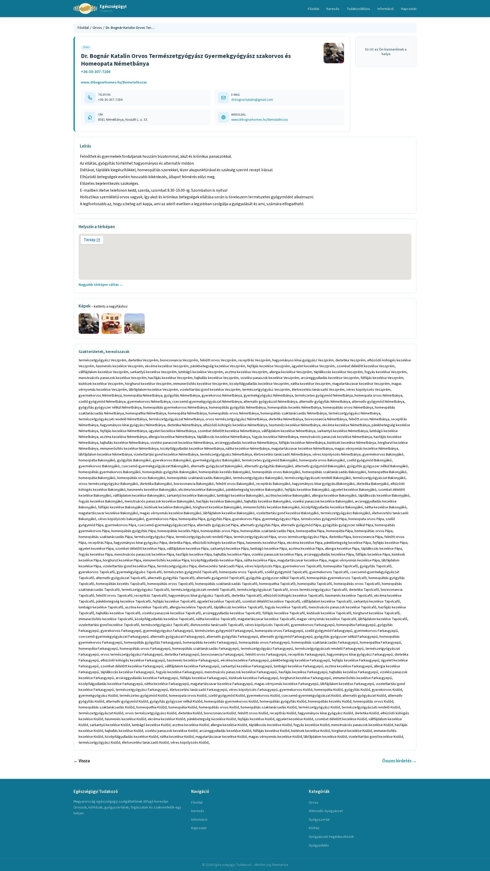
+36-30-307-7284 (95, 72)
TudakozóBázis (358, 8)
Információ (385, 8)
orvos (313, 802)
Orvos (97, 27)
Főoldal (313, 8)
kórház (314, 828)
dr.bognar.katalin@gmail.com (252, 99)
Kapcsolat (408, 8)
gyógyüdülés (319, 845)
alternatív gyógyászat (326, 811)
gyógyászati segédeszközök (331, 836)
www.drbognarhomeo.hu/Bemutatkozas (114, 82)
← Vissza (82, 761)
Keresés (332, 8)
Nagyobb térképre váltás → (101, 284)
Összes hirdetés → (399, 761)
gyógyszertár (319, 819)
